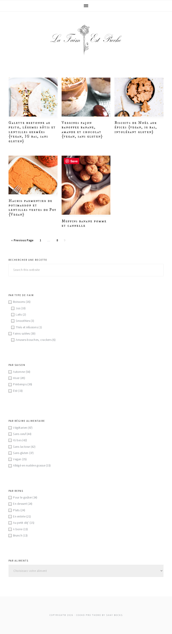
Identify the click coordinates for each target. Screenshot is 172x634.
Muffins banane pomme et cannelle (84, 223)
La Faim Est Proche (86, 40)
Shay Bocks (114, 615)
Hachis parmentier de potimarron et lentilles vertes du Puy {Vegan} (32, 207)
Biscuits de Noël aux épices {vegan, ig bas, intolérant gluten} (135, 127)
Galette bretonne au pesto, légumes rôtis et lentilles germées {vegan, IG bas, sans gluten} (32, 132)
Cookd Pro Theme (88, 615)
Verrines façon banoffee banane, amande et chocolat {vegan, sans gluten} (82, 129)
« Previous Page (22, 240)
